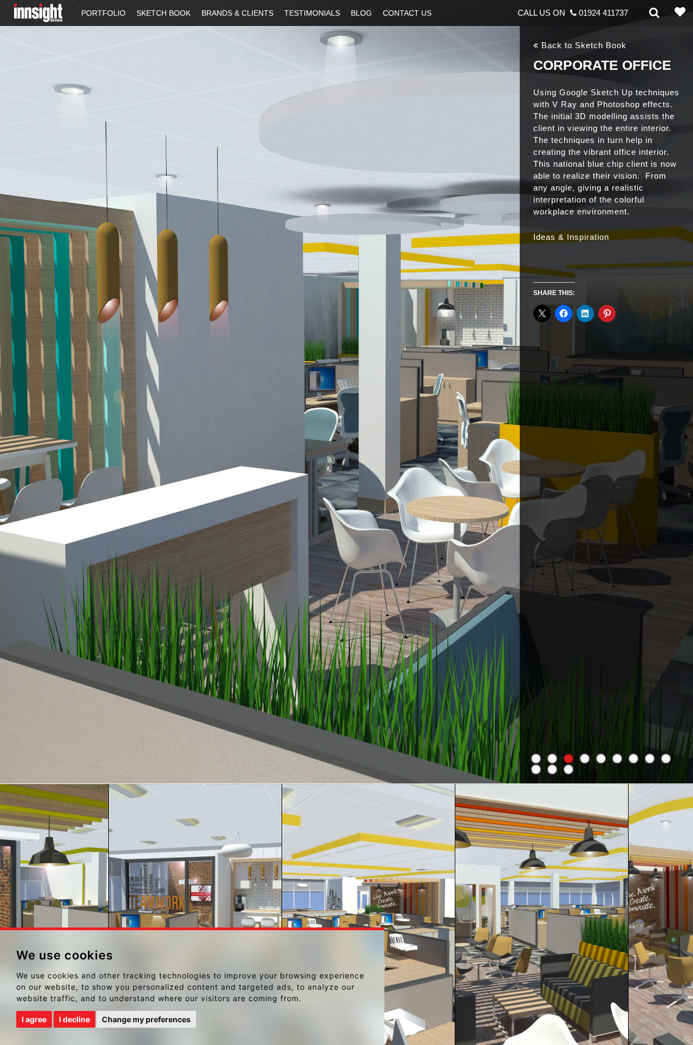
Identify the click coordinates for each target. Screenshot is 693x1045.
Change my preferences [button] (146, 1019)
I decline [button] (74, 1019)
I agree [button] (34, 1019)
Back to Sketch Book (582, 45)
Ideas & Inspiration (571, 236)
